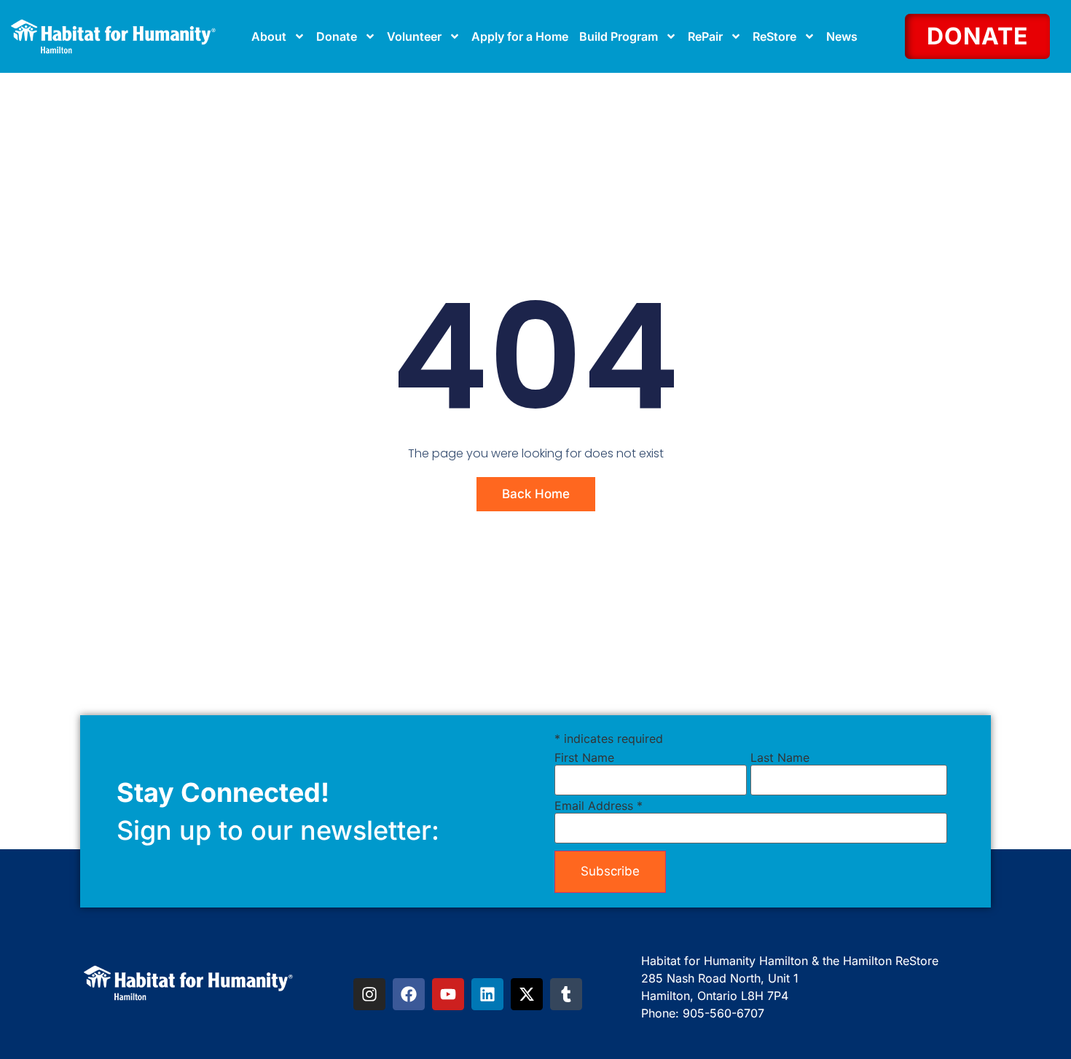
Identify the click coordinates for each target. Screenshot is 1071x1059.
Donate (336, 36)
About (268, 36)
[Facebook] (409, 994)
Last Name (779, 757)
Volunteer (414, 36)
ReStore (774, 36)
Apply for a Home (519, 36)
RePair (705, 36)
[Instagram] (369, 994)
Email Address (598, 805)
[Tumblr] (566, 994)
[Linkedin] (487, 994)
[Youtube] (448, 994)
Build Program (618, 36)
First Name (584, 757)
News (842, 36)
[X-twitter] (527, 994)
